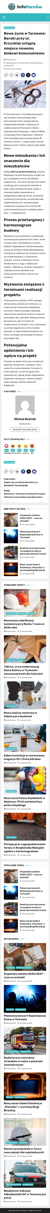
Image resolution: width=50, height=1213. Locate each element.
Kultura (21, 660)
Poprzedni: (21, 482)
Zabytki (31, 614)
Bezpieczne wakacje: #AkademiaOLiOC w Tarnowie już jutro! (25, 1194)
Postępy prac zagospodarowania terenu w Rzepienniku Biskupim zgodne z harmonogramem (24, 848)
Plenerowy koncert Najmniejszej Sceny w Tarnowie (11, 536)
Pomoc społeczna (24, 968)
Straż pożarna (13, 1051)
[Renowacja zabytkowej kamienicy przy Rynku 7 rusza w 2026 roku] (25, 603)
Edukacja (10, 968)
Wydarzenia (20, 1009)
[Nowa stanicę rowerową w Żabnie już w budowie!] (25, 695)
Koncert (10, 1009)
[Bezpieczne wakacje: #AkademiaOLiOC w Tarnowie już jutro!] (25, 1174)
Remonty (22, 614)
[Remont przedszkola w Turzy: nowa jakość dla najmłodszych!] (25, 1132)
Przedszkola (12, 1143)
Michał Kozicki (11, 60)
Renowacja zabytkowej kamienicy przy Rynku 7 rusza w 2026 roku (24, 624)
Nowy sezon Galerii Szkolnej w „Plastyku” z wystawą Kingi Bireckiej (11, 569)
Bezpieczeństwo (14, 1184)
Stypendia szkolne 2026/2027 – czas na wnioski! (11, 520)
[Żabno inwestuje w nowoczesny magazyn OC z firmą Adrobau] (25, 738)
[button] (4, 17)
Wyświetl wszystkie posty (25, 429)
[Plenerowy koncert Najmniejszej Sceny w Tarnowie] (25, 999)
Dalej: (24, 493)
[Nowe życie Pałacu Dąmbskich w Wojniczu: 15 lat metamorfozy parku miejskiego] (25, 780)
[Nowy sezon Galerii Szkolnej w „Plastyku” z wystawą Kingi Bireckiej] (25, 1086)
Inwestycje (9, 28)
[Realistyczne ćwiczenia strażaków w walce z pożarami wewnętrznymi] (25, 1041)
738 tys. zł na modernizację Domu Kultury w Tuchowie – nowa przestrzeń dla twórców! (23, 670)
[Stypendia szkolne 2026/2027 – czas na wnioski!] (25, 957)
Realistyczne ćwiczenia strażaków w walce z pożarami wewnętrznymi (11, 553)
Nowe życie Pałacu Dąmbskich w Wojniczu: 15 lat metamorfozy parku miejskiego (24, 802)
